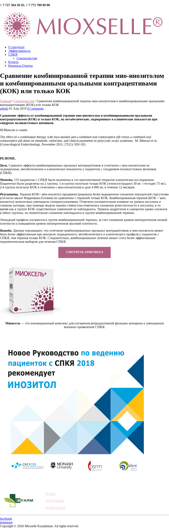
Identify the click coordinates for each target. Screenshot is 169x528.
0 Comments (35, 108)
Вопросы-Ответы (20, 65)
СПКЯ (13, 54)
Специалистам (26, 58)
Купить (13, 62)
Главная (5, 101)
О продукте (16, 47)
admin (4, 108)
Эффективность (19, 51)
